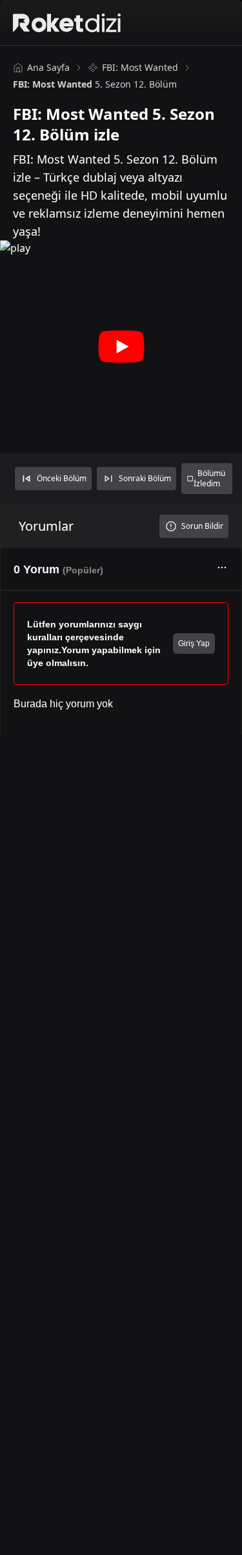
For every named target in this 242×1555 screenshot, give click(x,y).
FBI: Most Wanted (140, 67)
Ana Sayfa (48, 67)
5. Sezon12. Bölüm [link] (95, 84)
